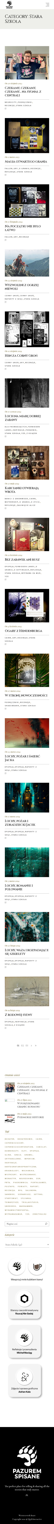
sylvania (26, 1198)
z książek (32, 433)
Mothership (11, 502)
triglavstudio (30, 1202)
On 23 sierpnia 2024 (13, 280)
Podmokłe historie (30, 1117)
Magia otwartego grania (26, 162)
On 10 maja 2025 (24, 1114)
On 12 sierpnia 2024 (13, 351)
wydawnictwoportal (17, 1210)
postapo (10, 1186)
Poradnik (31, 430)
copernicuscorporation (19, 1147)
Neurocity (11, 102)
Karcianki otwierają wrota (22, 490)
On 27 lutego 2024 (12, 945)
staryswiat (11, 1198)
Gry (16, 168)
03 (27, 1045)
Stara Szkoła (23, 105)
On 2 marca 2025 (12, 157)
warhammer (26, 1206)
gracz (17, 1155)
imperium (29, 1159)
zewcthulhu (40, 1214)
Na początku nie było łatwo (23, 228)
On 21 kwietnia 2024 (13, 555)
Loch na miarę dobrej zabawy (22, 418)
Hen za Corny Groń (21, 356)
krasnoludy (12, 1171)
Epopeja (9, 566)
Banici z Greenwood (16, 499)
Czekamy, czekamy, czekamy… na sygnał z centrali (23, 91)
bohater (9, 1139)
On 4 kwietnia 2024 (13, 626)
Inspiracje (19, 430)
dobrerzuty (12, 1151)
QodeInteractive (35, 1519)
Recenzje (10, 105)
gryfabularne (13, 1159)
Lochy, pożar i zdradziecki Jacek (20, 823)
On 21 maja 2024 (12, 483)
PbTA (7, 1182)
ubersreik (10, 1206)
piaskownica (20, 1182)
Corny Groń (12, 296)
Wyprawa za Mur (31, 573)
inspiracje (11, 1163)
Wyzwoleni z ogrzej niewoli (21, 287)
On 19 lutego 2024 (12, 1010)
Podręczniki (25, 102)
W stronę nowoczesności (26, 695)
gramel (29, 1155)
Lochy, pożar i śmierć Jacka (22, 758)
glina (8, 1155)
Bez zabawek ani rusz (22, 560)
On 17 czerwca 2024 (13, 411)
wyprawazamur (13, 1214)
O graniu (24, 168)
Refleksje (10, 172)
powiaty (22, 1186)
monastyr (10, 1178)
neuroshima (26, 1178)
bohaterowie (25, 1139)
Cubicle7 (41, 1147)
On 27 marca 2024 (12, 691)
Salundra (31, 1190)
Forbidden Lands (25, 566)
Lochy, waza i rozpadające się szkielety (26, 952)
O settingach (21, 570)
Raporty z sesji (14, 299)
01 (18, 1045)
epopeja (34, 1151)
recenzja (10, 1190)
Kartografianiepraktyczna (20, 1167)
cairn (39, 1139)
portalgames (38, 1182)
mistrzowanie (28, 1175)
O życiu (35, 502)
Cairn (32, 499)
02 (22, 1045)
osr (38, 1178)
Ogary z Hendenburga (23, 631)
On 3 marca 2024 (12, 881)
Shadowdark (12, 706)
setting (38, 1194)
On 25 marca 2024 (12, 751)
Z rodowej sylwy (18, 1015)
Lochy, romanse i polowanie (19, 887)
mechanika (28, 1171)
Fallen (9, 168)
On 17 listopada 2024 (14, 221)
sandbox (10, 1194)
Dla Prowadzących (16, 427)
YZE (23, 433)
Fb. (27, 1495)
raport (34, 1186)
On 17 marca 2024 (12, 816)
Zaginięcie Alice (26, 505)
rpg (20, 1190)
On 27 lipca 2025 (24, 1100)
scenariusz (24, 1194)
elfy (24, 1151)
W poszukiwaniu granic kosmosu (28, 1105)
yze (27, 1214)
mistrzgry (11, 1175)
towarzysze (12, 1202)
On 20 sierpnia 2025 (13, 83)
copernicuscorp (14, 1143)
